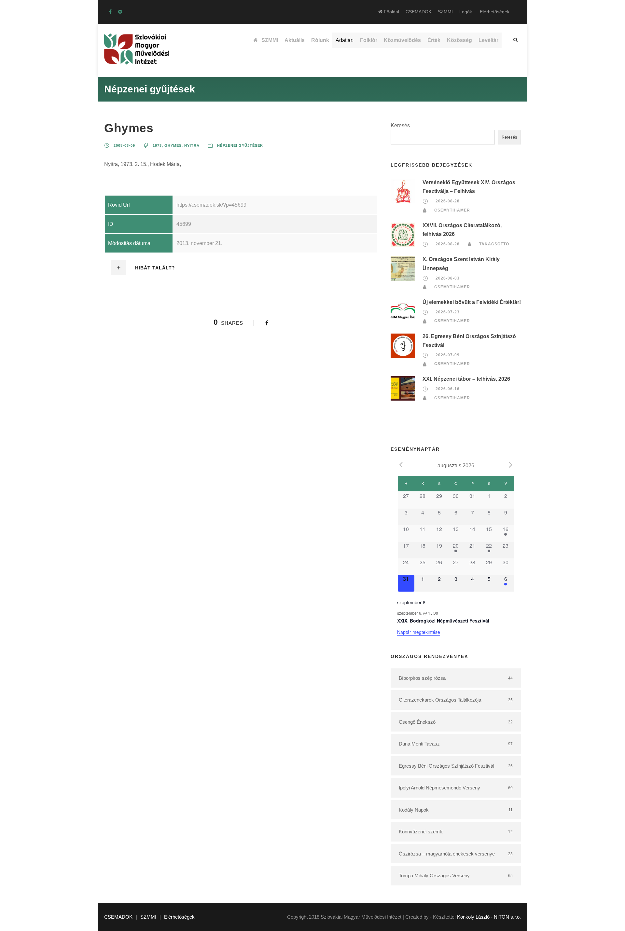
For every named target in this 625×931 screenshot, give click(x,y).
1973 (157, 145)
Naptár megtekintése (418, 632)
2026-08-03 (448, 278)
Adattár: (345, 40)
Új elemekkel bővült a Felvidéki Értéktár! (472, 302)
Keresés (400, 125)
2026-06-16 (448, 389)
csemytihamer (452, 210)
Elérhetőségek (494, 11)
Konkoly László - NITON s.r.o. (489, 917)
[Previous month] (401, 465)
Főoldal (390, 11)
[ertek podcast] (120, 11)
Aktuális (295, 40)
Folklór (368, 40)
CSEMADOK (418, 11)
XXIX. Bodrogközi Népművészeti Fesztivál (443, 620)
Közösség (459, 40)
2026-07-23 (448, 312)
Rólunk (320, 40)
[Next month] (511, 465)
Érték (433, 40)
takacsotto (494, 244)
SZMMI (445, 11)
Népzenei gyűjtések (240, 145)
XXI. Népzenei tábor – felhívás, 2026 (466, 379)
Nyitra (192, 145)
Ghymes (173, 145)
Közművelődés (402, 40)
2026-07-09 (448, 355)
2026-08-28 (448, 201)
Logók (465, 11)
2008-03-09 (124, 145)
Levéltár (488, 40)
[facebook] (110, 11)
